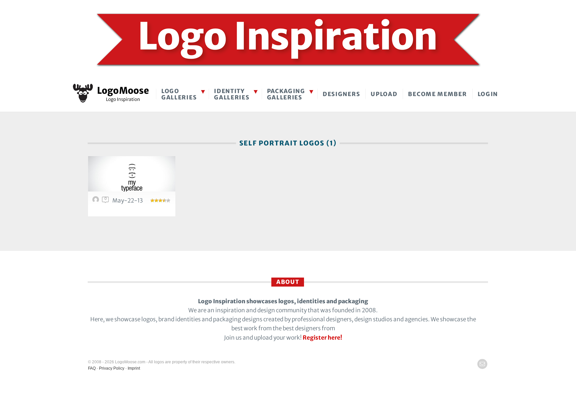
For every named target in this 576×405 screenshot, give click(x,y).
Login (488, 94)
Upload (384, 94)
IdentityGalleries (231, 94)
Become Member (437, 94)
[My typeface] (131, 177)
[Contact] (482, 364)
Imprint (134, 368)
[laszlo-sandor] (96, 201)
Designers (341, 94)
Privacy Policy (111, 368)
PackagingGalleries (286, 94)
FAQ (92, 368)
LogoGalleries (179, 94)
